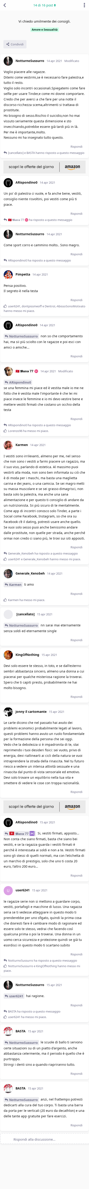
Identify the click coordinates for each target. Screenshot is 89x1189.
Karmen (15, 584)
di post (43, 5)
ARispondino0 (20, 382)
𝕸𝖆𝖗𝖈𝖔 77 (22, 833)
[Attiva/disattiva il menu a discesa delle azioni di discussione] (84, 5)
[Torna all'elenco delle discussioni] (4, 5)
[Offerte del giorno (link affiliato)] (44, 172)
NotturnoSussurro (23, 336)
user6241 (16, 996)
